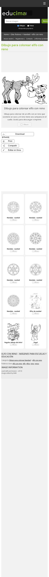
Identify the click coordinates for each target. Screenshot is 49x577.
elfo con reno (37, 34)
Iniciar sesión (8, 39)
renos (37, 364)
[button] (12, 150)
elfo (24, 364)
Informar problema (42, 39)
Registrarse (20, 39)
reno (32, 364)
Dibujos (22, 26)
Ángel (36, 342)
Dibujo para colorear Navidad (20, 360)
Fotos (31, 26)
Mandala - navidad (13, 218)
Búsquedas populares (26, 28)
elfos (28, 364)
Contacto (29, 39)
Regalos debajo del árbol (13, 342)
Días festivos (16, 34)
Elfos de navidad (35, 311)
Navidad (26, 34)
